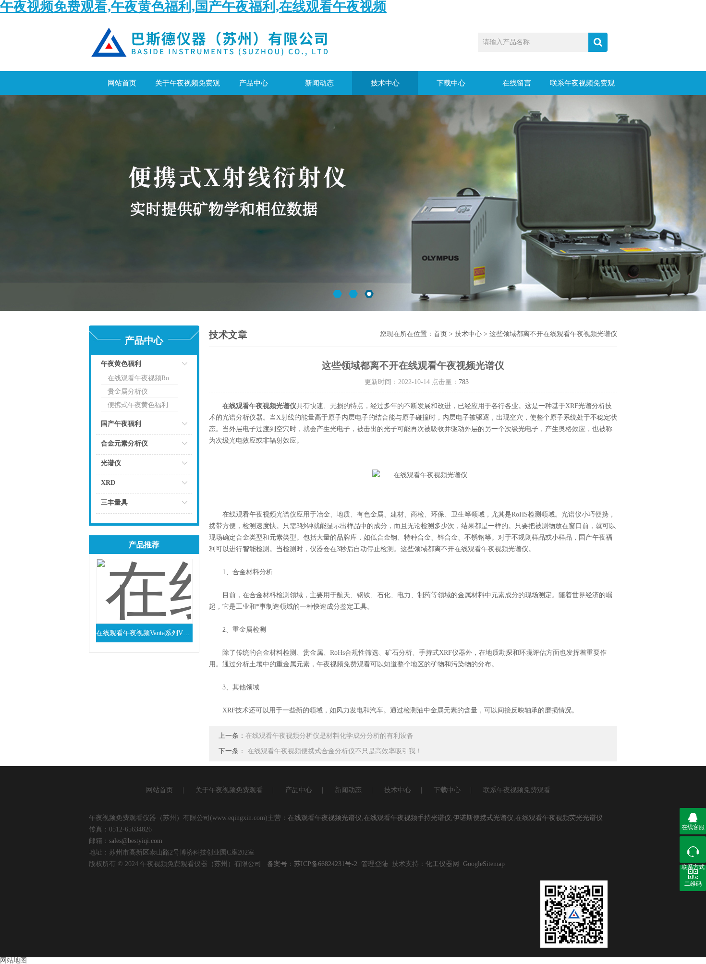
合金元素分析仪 (124, 443)
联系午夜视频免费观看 (582, 87)
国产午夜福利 (121, 423)
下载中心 (451, 83)
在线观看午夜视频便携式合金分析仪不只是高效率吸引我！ (334, 751)
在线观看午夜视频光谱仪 (325, 817)
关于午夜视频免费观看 (187, 87)
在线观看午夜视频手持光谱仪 (407, 817)
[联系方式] (693, 849)
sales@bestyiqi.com (135, 840)
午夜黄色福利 (121, 363)
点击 (173, 366)
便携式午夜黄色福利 (138, 405)
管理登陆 (374, 864)
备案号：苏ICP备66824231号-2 (312, 864)
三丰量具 (114, 502)
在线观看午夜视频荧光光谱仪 (559, 817)
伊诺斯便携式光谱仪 (483, 817)
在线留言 (516, 83)
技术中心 (385, 83)
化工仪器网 (442, 864)
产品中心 (253, 83)
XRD (108, 482)
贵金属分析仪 (128, 391)
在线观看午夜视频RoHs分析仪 (143, 378)
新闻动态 (319, 83)
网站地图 (13, 960)
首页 (440, 333)
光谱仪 (111, 463)
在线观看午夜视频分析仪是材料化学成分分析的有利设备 (329, 735)
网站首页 (122, 83)
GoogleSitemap (484, 864)
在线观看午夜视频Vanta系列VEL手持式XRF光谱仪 (144, 633)
